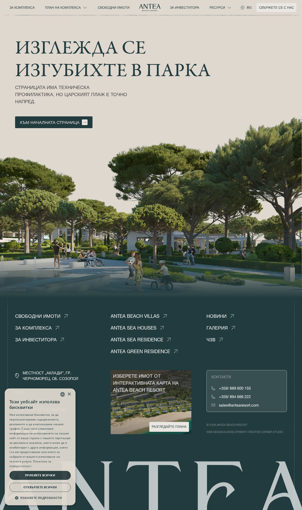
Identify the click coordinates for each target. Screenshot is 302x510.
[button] (40, 498)
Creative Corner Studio (265, 432)
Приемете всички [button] (40, 475)
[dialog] (40, 446)
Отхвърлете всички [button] (40, 487)
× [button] (69, 394)
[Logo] (150, 7)
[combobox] (62, 394)
